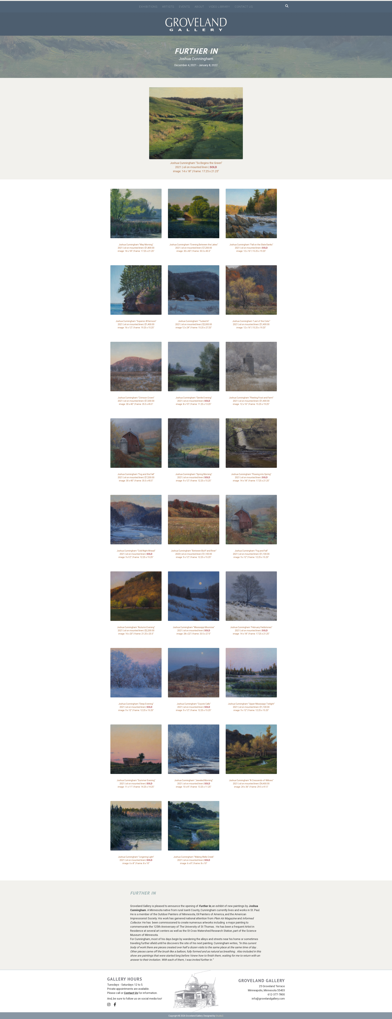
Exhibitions (148, 6)
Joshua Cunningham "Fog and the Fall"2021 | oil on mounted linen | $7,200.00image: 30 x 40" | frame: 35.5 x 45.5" (136, 477)
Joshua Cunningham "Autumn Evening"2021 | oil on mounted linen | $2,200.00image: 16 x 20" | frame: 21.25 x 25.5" (136, 630)
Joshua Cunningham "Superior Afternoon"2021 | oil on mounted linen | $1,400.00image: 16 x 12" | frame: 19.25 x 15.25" (136, 324)
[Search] (286, 6)
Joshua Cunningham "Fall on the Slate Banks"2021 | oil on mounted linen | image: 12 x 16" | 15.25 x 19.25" (251, 247)
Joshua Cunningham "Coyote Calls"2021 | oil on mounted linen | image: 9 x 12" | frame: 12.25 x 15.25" (193, 707)
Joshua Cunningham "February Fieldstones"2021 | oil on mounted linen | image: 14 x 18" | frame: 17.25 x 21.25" (251, 630)
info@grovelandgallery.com (268, 998)
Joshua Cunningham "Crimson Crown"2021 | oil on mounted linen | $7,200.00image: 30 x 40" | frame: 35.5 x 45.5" (136, 400)
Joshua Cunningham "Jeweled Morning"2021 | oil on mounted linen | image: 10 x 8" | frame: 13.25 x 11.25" (193, 783)
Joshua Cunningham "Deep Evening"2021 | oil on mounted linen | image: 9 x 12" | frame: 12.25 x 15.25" (136, 707)
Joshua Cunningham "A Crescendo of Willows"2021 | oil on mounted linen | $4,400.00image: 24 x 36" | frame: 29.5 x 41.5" (251, 783)
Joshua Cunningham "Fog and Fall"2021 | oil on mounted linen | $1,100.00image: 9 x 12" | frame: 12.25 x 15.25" (251, 554)
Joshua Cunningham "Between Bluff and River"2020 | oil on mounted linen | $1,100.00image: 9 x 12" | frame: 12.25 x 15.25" (194, 554)
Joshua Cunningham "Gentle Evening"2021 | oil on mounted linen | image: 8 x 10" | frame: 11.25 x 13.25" (193, 400)
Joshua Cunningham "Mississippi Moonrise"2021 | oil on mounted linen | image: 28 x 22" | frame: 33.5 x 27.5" (194, 630)
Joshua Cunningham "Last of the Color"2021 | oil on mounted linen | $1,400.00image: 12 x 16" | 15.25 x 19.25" (251, 324)
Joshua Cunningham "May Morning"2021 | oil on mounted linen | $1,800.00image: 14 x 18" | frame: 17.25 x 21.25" (136, 247)
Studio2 (219, 1016)
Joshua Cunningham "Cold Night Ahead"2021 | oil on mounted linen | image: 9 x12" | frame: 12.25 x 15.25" (136, 554)
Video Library (219, 6)
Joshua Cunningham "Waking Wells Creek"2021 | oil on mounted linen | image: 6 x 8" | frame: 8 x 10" (193, 860)
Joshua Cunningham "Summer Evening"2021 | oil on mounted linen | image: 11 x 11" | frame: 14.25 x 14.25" (136, 783)
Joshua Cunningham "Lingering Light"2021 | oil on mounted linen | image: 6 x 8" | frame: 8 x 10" (136, 860)
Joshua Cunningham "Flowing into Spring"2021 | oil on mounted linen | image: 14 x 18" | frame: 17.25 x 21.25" (251, 477)
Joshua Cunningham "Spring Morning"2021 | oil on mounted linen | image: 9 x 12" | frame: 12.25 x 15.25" (193, 477)
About (199, 6)
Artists (168, 6)
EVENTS (184, 6)
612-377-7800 (276, 994)
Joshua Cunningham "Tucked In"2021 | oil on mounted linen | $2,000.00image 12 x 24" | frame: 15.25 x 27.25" (193, 324)
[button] (108, 1004)
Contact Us (244, 6)
